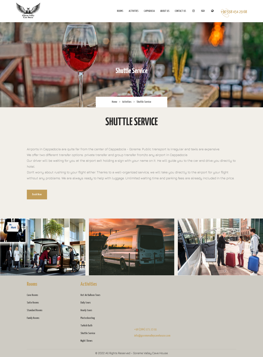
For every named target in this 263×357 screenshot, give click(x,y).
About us (164, 11)
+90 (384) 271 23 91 (145, 329)
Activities (133, 11)
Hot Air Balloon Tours (90, 295)
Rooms (120, 11)
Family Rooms (33, 318)
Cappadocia (149, 11)
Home (114, 101)
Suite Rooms (33, 302)
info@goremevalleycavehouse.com (152, 335)
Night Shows (86, 340)
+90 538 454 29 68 (234, 12)
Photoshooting (88, 318)
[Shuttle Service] (43, 247)
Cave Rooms (32, 295)
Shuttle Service (88, 333)
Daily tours (86, 302)
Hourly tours (86, 310)
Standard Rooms (34, 310)
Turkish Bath (86, 325)
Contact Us (180, 11)
